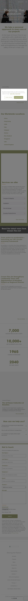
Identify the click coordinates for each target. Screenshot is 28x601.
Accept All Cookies (18, 97)
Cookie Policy (12, 93)
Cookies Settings (8, 97)
